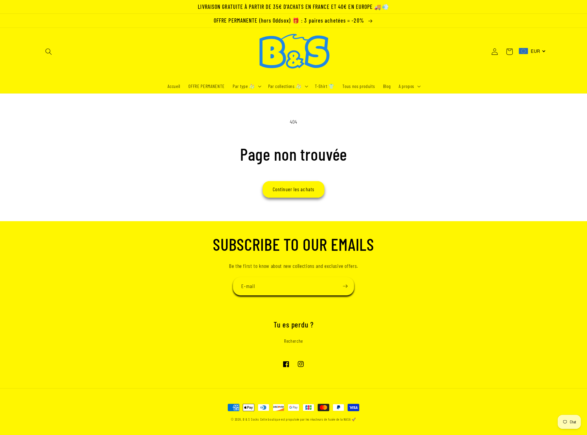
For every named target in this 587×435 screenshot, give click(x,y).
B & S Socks (251, 419)
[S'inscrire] (345, 286)
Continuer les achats (293, 189)
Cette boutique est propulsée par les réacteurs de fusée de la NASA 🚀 (308, 419)
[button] (48, 51)
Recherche (293, 341)
